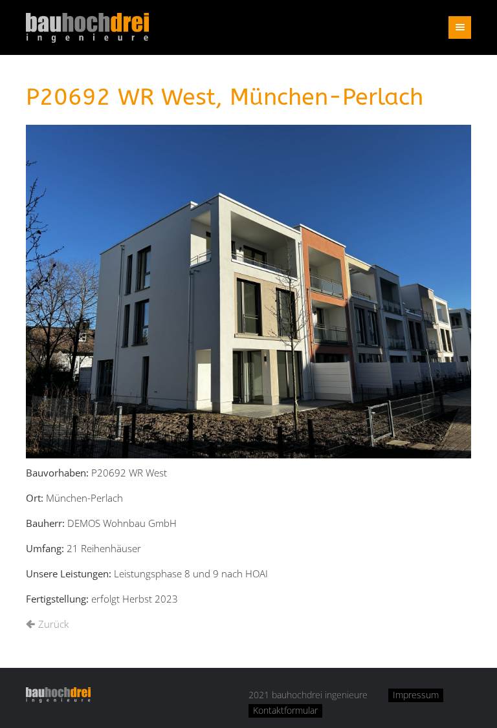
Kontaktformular (285, 710)
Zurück (53, 623)
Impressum (416, 695)
